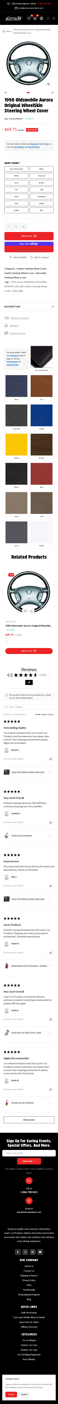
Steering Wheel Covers (15, 277)
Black (41, 169)
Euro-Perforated (16, 169)
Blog (29, 1299)
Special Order (34, 147)
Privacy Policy (29, 1280)
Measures (34, 144)
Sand (16, 196)
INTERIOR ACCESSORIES (35, 282)
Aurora (20, 282)
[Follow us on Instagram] (33, 1252)
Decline (24, 1394)
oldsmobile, (40, 273)
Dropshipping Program (29, 1294)
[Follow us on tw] (25, 1252)
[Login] (41, 18)
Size (47, 144)
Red (16, 203)
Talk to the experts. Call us (31, 3)
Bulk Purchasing (29, 1312)
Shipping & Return (29, 1275)
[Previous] (5, 93)
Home (8, 31)
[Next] (52, 93)
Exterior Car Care (29, 1349)
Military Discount (29, 1326)
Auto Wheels (29, 1359)
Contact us (29, 1270)
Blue (41, 210)
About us (29, 1266)
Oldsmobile (17, 290)
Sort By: (38, 714)
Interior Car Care (29, 1345)
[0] (29, 18)
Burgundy (42, 196)
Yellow (41, 203)
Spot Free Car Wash (29, 1322)
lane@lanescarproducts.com (31, 8)
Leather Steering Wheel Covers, (32, 268)
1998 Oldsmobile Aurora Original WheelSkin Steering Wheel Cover (28, 626)
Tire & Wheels (29, 1340)
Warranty (14, 325)
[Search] (48, 18)
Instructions (19, 147)
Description (12, 306)
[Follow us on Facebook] (18, 1252)
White (16, 176)
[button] (49, 675)
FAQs (29, 1285)
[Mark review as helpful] (50, 759)
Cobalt (16, 210)
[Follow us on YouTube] (40, 1252)
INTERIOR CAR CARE (13, 286)
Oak (41, 189)
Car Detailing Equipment (29, 1354)
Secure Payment (18, 333)
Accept (11, 1394)
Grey (16, 183)
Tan (16, 189)
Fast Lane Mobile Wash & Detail (29, 1317)
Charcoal (41, 176)
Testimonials (29, 1289)
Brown (41, 183)
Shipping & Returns (20, 318)
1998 (13, 282)
